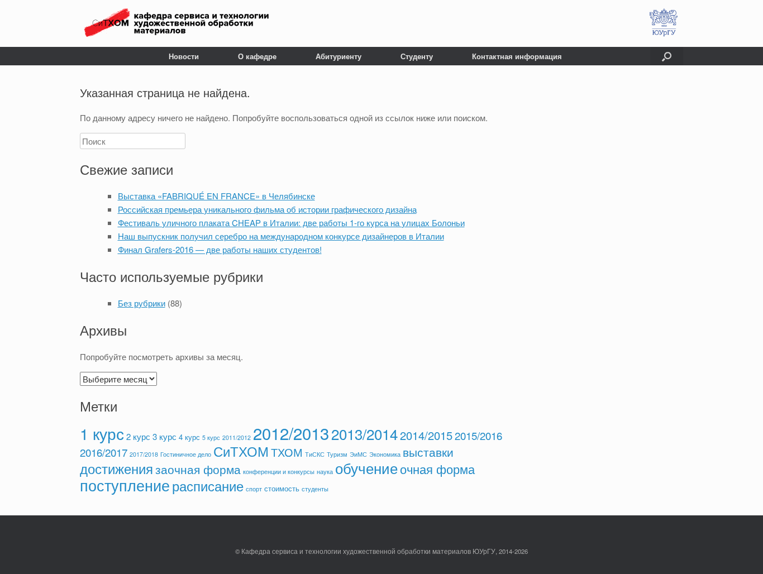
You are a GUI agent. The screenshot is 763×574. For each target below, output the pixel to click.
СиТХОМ (241, 451)
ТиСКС (315, 454)
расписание (208, 485)
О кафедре (257, 56)
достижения (116, 468)
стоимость (281, 488)
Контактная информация (517, 56)
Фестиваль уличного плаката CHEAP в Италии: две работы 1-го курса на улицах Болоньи (291, 222)
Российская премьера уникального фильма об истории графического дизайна (267, 209)
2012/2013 (291, 432)
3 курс (164, 436)
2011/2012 (236, 437)
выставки (428, 451)
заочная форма (198, 469)
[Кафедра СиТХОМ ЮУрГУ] (176, 23)
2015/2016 (478, 435)
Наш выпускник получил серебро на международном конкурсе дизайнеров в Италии (281, 236)
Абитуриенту (338, 56)
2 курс (138, 436)
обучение (366, 467)
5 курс (211, 437)
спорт (254, 489)
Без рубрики (141, 303)
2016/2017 (103, 452)
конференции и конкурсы (278, 471)
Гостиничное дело (185, 454)
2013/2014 (364, 433)
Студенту (416, 56)
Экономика (384, 454)
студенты (315, 489)
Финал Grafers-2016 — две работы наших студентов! (220, 249)
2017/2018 (144, 454)
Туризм (337, 454)
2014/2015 (426, 435)
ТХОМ (287, 452)
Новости (184, 56)
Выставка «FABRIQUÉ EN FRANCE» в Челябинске (216, 196)
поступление (125, 485)
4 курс (189, 437)
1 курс (102, 433)
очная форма (437, 468)
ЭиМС (358, 454)
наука (325, 471)
